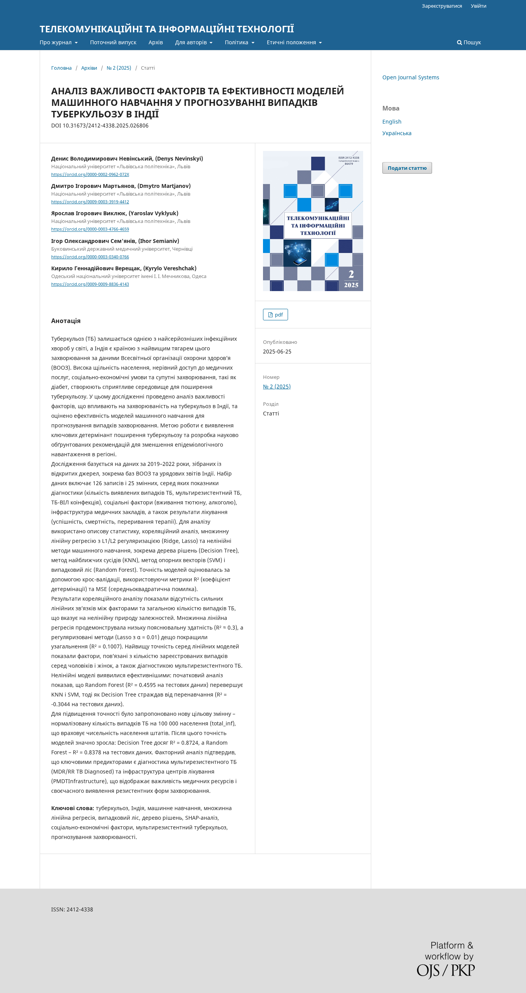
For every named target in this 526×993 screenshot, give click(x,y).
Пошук (471, 42)
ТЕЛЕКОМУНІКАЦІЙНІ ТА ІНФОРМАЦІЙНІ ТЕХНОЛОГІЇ (167, 28)
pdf (278, 314)
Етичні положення (292, 42)
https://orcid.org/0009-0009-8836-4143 (90, 284)
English (392, 121)
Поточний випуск (113, 42)
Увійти (478, 5)
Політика (237, 42)
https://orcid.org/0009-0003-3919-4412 (90, 201)
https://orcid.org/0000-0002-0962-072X (90, 174)
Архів (156, 42)
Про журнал (56, 42)
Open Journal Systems (410, 77)
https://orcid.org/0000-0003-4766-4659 (90, 229)
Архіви (89, 67)
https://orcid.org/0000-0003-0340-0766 (90, 257)
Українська (397, 133)
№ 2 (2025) (119, 67)
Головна (61, 67)
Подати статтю (407, 167)
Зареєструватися (442, 5)
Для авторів (191, 42)
